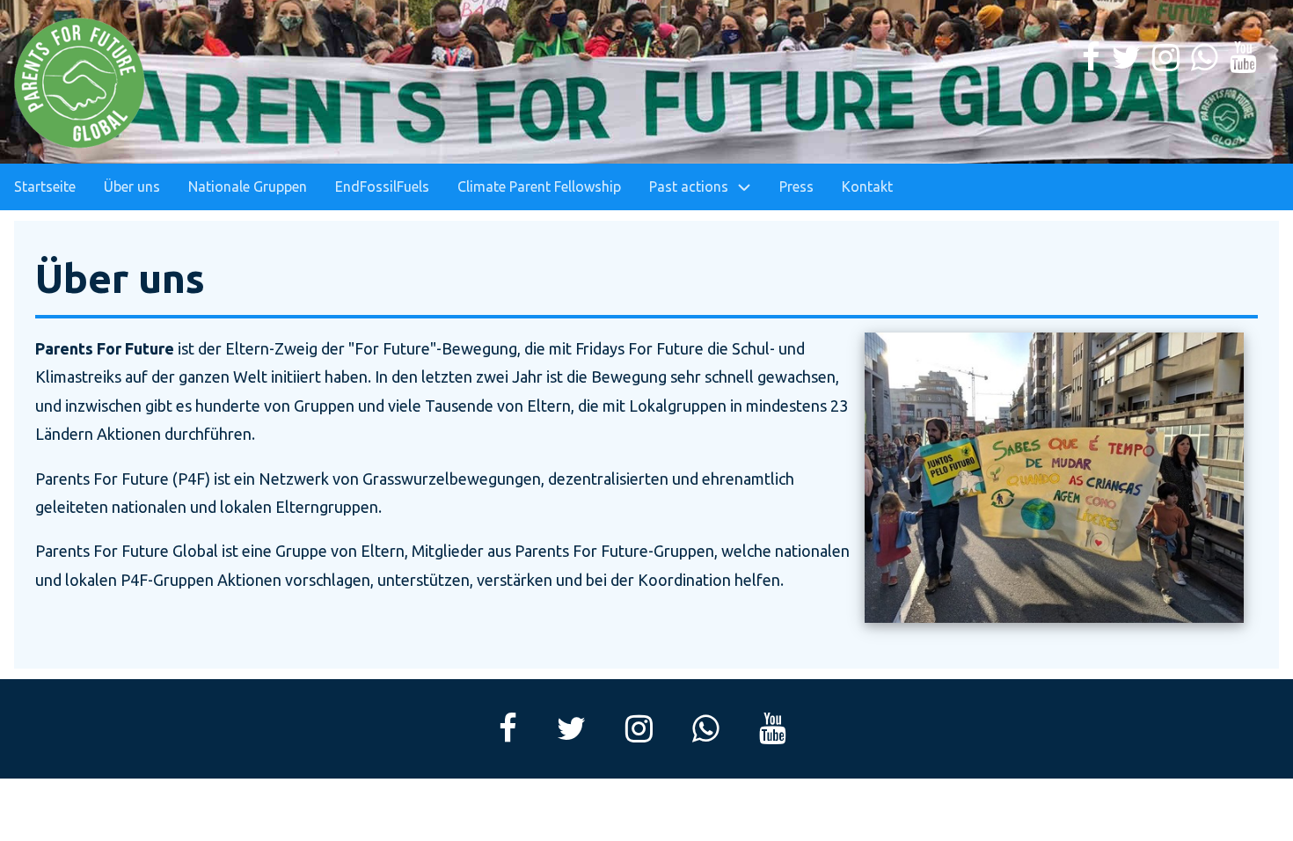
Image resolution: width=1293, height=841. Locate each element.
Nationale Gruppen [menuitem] (247, 186)
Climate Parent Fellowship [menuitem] (539, 186)
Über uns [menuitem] (132, 186)
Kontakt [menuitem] (867, 186)
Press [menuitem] (796, 186)
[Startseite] (80, 84)
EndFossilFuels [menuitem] (382, 186)
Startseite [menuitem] (45, 186)
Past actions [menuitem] (688, 186)
